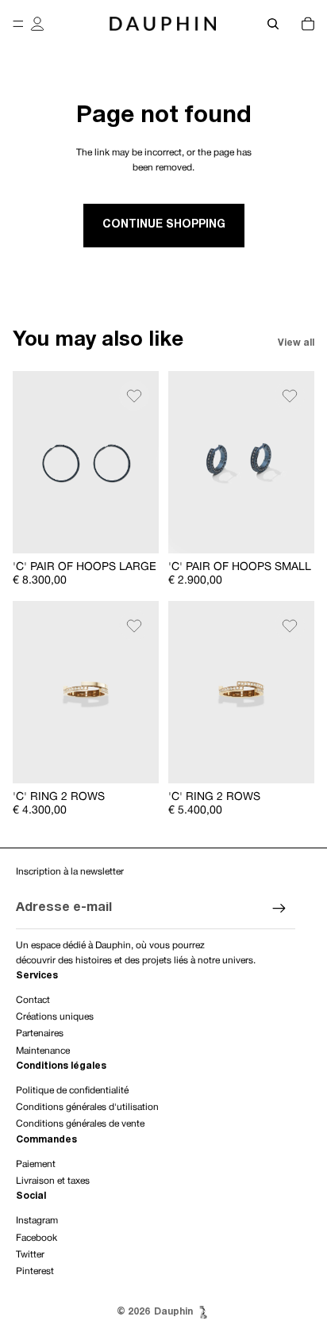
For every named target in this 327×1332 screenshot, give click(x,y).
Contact (33, 1000)
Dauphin (173, 1311)
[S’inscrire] (279, 908)
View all (296, 343)
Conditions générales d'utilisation (87, 1107)
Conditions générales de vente (80, 1124)
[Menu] (18, 24)
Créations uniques (55, 1016)
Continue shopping (163, 225)
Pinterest (35, 1271)
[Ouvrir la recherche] (273, 23)
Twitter (30, 1254)
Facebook (36, 1238)
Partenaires (39, 1033)
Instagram (37, 1220)
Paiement (36, 1164)
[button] (134, 396)
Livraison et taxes (53, 1181)
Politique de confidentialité (72, 1090)
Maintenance (43, 1051)
